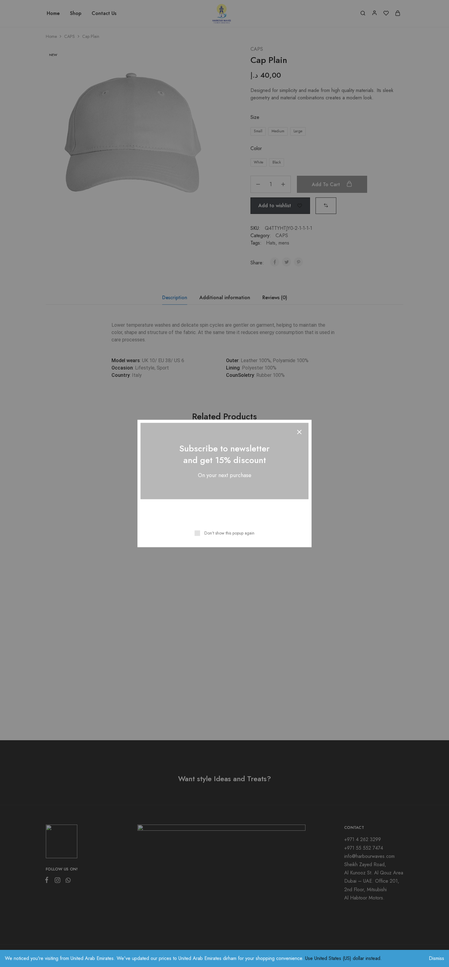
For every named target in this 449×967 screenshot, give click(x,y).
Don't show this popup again (229, 533)
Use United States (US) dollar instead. (343, 958)
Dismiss (436, 958)
